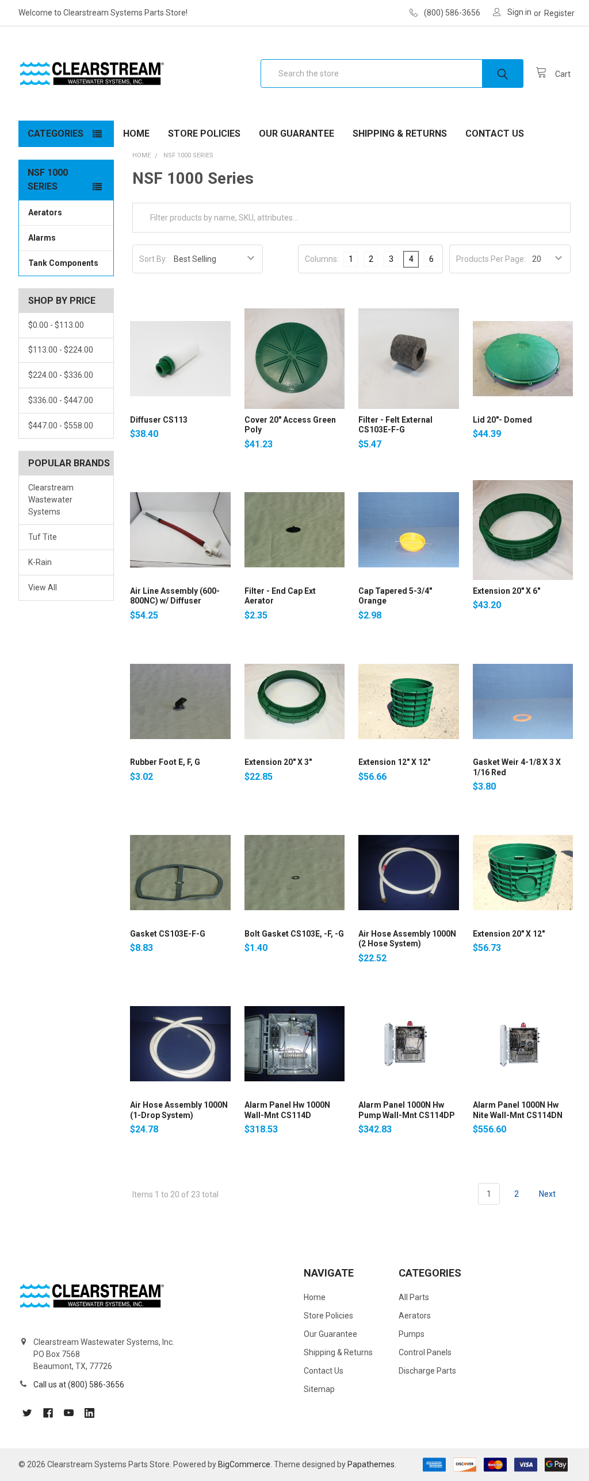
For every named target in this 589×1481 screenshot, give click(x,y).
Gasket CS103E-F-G (167, 933)
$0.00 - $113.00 (56, 325)
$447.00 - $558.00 (60, 425)
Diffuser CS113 (159, 419)
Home (136, 133)
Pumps (411, 1334)
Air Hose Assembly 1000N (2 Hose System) (407, 939)
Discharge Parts (427, 1370)
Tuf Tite (42, 537)
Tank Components (63, 263)
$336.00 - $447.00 (60, 400)
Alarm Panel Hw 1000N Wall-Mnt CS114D (287, 1110)
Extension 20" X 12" (509, 933)
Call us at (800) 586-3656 (78, 1384)
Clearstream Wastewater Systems (51, 499)
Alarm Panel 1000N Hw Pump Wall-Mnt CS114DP (406, 1110)
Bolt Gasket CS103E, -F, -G (294, 933)
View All (42, 587)
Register (559, 13)
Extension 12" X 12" (394, 762)
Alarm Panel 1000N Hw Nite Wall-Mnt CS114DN (518, 1110)
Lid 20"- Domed (502, 419)
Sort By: (153, 259)
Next (548, 1193)
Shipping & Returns (400, 133)
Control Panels (425, 1352)
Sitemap (319, 1389)
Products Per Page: (491, 259)
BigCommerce (244, 1464)
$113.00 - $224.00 (60, 349)
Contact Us (494, 133)
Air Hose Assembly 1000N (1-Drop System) (179, 1110)
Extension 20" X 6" (506, 591)
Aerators (45, 212)
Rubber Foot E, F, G (165, 762)
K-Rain (40, 562)
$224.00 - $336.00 (60, 375)
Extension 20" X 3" (278, 762)
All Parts (414, 1297)
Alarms (42, 237)
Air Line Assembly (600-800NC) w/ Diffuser (175, 596)
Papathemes (371, 1464)
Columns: (322, 259)
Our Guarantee (296, 133)
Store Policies (204, 133)
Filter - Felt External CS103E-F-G (395, 425)
